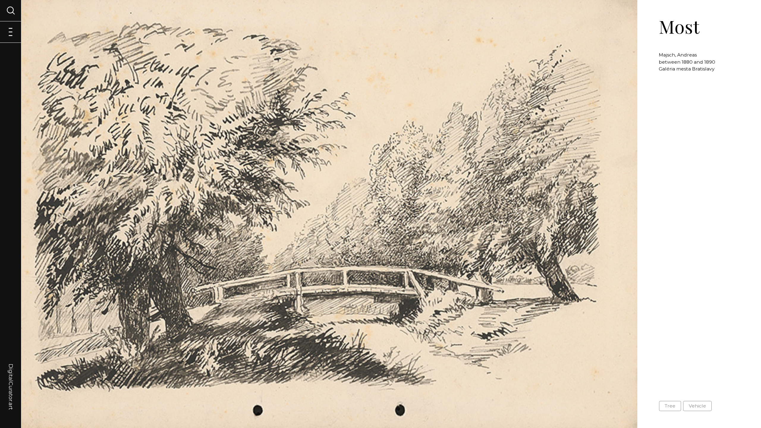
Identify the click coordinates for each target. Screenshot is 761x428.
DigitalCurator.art (10, 380)
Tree (670, 406)
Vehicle (697, 406)
